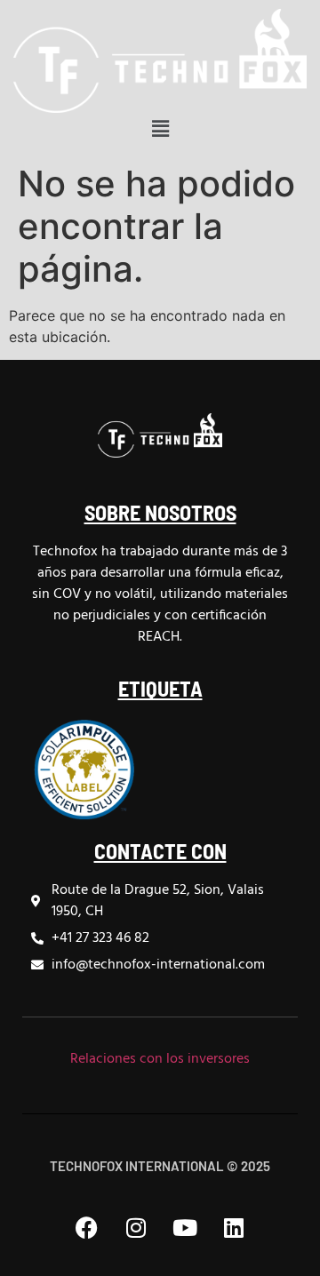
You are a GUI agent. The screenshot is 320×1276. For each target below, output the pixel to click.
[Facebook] (87, 1227)
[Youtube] (185, 1227)
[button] (160, 129)
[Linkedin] (234, 1227)
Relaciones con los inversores (160, 1059)
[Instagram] (136, 1227)
